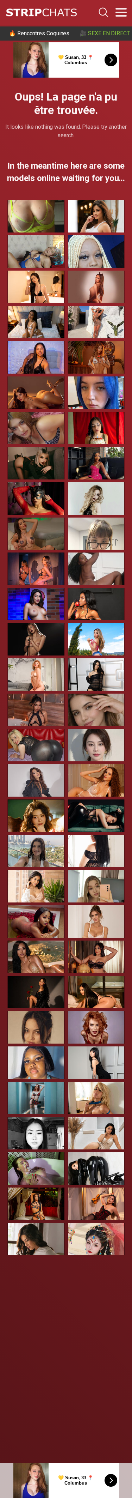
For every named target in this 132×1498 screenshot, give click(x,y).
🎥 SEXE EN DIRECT (105, 33)
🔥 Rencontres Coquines (39, 33)
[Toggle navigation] (121, 12)
